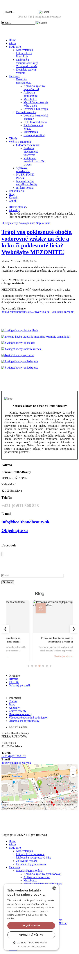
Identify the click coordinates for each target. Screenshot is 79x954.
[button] (31, 942)
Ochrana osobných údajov (24, 720)
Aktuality (14, 210)
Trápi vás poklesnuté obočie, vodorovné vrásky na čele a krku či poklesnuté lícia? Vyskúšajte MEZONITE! (37, 242)
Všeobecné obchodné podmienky (28, 717)
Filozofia (14, 682)
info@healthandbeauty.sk (48, 16)
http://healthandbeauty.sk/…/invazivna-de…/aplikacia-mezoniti (37, 311)
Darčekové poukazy (20, 714)
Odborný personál (19, 685)
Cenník (13, 701)
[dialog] (31, 917)
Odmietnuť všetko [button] (31, 934)
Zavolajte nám (27, 223)
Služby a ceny (9, 223)
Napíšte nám (43, 223)
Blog (12, 704)
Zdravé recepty (17, 710)
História (13, 678)
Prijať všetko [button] (31, 925)
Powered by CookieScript (31, 946)
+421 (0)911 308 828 (13, 756)
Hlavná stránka (17, 207)
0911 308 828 (25, 16)
